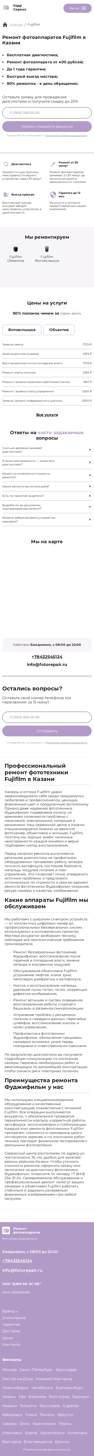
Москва (9, 1370)
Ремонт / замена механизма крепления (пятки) (36, 382)
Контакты (11, 1344)
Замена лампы (12, 344)
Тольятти (28, 1406)
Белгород (11, 1442)
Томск (31, 1415)
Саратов (71, 1406)
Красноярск (44, 1423)
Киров (31, 1433)
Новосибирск (15, 1388)
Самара (9, 1423)
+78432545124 (47, 657)
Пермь (64, 1423)
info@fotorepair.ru (47, 664)
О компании (14, 1318)
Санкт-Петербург (36, 1370)
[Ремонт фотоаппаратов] (6, 1230)
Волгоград (59, 1397)
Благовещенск (38, 1442)
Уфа (22, 1397)
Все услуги (47, 415)
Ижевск (9, 1406)
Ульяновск (12, 1433)
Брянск (62, 1442)
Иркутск (65, 1415)
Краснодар (66, 1370)
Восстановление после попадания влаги (32, 363)
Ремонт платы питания (19, 372)
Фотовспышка (22, 330)
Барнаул (80, 1397)
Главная (16, 24)
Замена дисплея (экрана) (20, 353)
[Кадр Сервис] (6, 7)
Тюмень (47, 1415)
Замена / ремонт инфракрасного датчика (32, 400)
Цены (7, 1338)
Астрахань (77, 1433)
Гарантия (11, 1324)
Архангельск (52, 1433)
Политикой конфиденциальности (66, 135)
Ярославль (49, 1406)
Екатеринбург (69, 1388)
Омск (24, 1423)
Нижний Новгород (54, 1379)
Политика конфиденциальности (46, 1449)
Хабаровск (12, 1415)
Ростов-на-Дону (17, 1379)
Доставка (11, 1331)
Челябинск (42, 1388)
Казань (9, 1397)
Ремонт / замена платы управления (28, 391)
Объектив (59, 330)
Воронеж (37, 1397)
